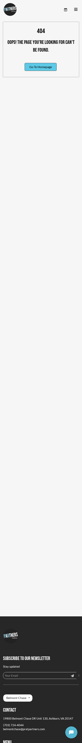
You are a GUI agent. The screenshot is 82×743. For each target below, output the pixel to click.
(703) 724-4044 (13, 725)
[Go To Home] (10, 9)
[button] (69, 9)
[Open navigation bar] (76, 9)
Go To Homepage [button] (40, 67)
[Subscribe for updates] (72, 675)
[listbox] (18, 698)
